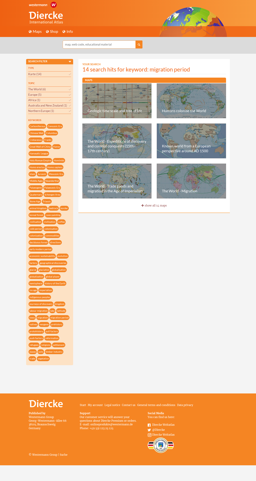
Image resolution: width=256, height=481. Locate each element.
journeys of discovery (41, 303)
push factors (36, 338)
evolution (62, 255)
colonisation (51, 228)
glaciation (44, 269)
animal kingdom (38, 208)
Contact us (128, 405)
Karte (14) (34, 74)
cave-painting (53, 214)
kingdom (59, 303)
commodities (52, 235)
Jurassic (42, 173)
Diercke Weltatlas (163, 424)
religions (46, 344)
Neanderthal (52, 180)
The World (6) (37, 89)
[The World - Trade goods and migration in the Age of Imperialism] (117, 180)
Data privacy (185, 405)
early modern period (40, 249)
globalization (36, 276)
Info (69, 31)
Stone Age (34, 201)
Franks (48, 139)
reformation (52, 338)
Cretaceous (35, 139)
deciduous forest (38, 242)
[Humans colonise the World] (191, 100)
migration (42, 317)
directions (55, 242)
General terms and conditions (156, 405)
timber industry (54, 351)
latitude (61, 310)
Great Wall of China (40, 146)
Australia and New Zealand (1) (47, 105)
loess (32, 317)
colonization (36, 235)
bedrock (53, 208)
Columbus (51, 132)
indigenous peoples (39, 297)
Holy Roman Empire (40, 160)
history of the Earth (55, 283)
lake (52, 310)
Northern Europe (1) (41, 111)
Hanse (56, 146)
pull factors (52, 331)
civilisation (35, 221)
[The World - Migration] (191, 180)
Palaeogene (35, 187)
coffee (61, 221)
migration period (59, 317)
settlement (58, 344)
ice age (33, 290)
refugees (34, 344)
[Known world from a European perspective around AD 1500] (191, 140)
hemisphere (35, 283)
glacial (32, 269)
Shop (53, 31)
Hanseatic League (38, 153)
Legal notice (112, 405)
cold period (35, 228)
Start (83, 405)
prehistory (56, 324)
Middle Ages (36, 180)
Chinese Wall (36, 132)
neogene (44, 324)
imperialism (45, 290)
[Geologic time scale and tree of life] (117, 100)
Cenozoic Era (55, 126)
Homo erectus (37, 167)
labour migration (38, 310)
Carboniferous (37, 126)
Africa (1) (34, 100)
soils (40, 351)
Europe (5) (34, 94)
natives (33, 324)
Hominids (59, 160)
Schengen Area (52, 194)
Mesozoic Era (56, 173)
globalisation (59, 269)
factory (33, 262)
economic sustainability (42, 255)
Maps (37, 31)
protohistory (36, 331)
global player (53, 276)
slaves (32, 351)
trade (32, 358)
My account (95, 405)
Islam (32, 173)
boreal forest (36, 214)
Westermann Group (41, 417)
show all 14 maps (155, 205)
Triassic (47, 201)
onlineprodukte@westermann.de (111, 424)
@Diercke (158, 429)
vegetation (43, 358)
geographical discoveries (53, 262)
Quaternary (35, 194)
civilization (50, 221)
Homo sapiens (55, 167)
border (64, 208)
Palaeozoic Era (52, 187)
